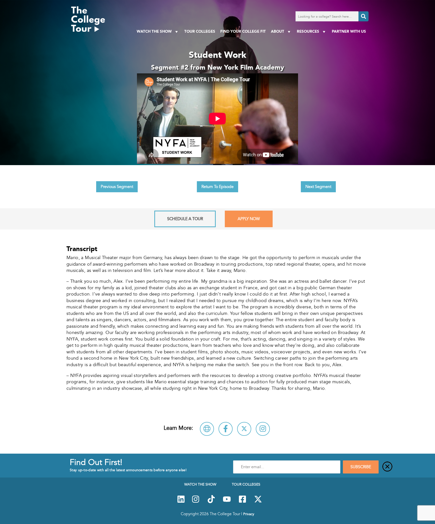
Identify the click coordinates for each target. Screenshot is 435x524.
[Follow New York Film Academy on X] (244, 429)
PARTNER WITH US (349, 31)
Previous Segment (117, 186)
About (277, 31)
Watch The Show (154, 31)
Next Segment (318, 186)
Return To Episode (217, 186)
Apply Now (249, 218)
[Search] (363, 16)
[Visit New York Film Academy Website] (207, 429)
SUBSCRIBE (360, 466)
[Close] (387, 466)
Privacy (248, 514)
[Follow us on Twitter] (258, 501)
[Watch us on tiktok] (211, 501)
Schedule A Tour (185, 218)
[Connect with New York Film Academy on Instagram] (263, 429)
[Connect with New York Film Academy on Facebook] (226, 429)
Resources (308, 31)
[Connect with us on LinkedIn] (181, 501)
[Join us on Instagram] (195, 501)
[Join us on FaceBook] (242, 501)
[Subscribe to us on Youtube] (227, 501)
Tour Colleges (199, 31)
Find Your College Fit (243, 31)
